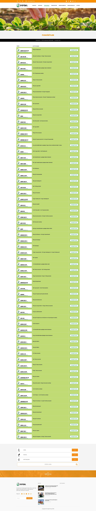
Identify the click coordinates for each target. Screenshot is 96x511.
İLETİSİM (78, 5)
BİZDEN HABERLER (62, 5)
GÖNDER (29, 498)
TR (77, 1)
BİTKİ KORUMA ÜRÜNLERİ (47, 40)
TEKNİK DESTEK (54, 5)
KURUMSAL (40, 5)
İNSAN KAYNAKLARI (71, 5)
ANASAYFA (34, 5)
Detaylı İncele (74, 50)
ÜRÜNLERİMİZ (46, 5)
